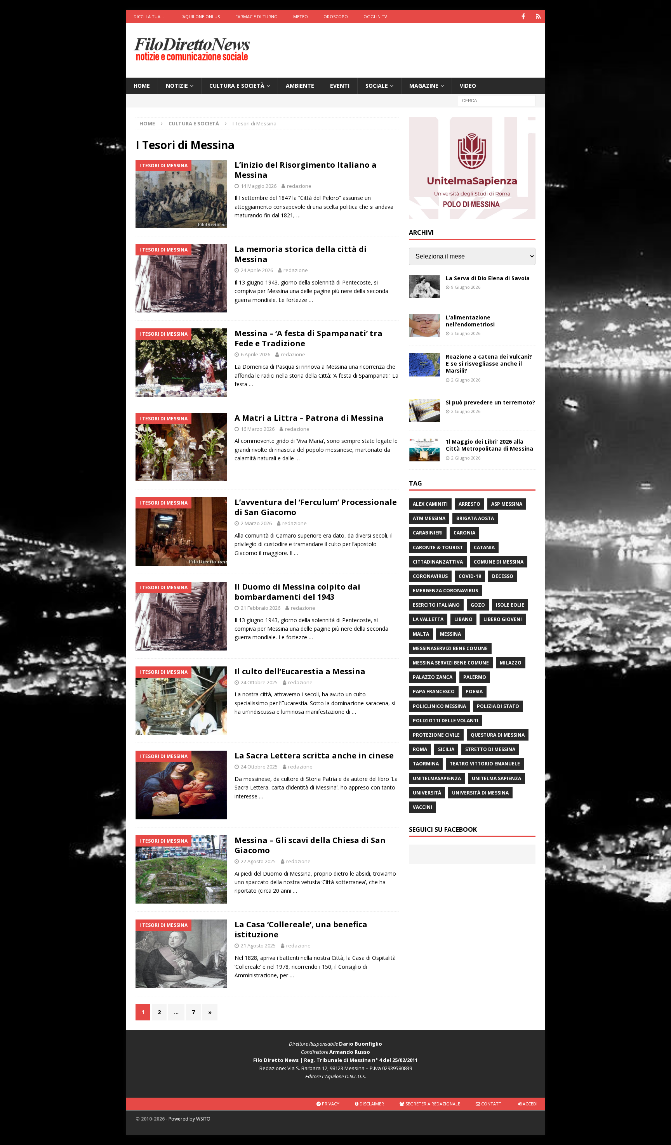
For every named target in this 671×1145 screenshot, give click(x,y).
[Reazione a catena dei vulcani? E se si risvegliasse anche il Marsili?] (424, 364)
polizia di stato (498, 706)
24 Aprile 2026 (257, 270)
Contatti (491, 1104)
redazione (299, 185)
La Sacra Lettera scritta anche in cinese (314, 755)
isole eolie (510, 605)
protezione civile (436, 735)
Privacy (330, 1104)
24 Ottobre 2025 (259, 682)
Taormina (426, 763)
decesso (502, 576)
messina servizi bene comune (451, 662)
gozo (478, 605)
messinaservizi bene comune (450, 648)
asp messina (506, 504)
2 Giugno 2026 (465, 380)
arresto (469, 504)
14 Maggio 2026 (258, 185)
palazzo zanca (432, 677)
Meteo (300, 16)
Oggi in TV (375, 16)
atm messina (429, 518)
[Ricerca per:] (496, 100)
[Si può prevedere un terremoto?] (424, 410)
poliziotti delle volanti (445, 720)
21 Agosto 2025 (258, 945)
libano (463, 619)
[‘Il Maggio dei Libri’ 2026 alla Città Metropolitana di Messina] (424, 449)
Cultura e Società (236, 85)
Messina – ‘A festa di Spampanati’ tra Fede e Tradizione (308, 338)
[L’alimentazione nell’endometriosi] (424, 325)
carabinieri (428, 532)
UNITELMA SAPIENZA (496, 778)
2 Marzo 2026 (256, 523)
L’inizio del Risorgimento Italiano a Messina (306, 170)
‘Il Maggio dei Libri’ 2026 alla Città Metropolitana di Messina (489, 445)
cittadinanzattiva (438, 562)
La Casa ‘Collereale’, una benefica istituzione (301, 929)
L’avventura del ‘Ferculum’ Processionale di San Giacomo (316, 507)
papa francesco (434, 691)
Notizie (177, 85)
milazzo (511, 662)
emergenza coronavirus (445, 590)
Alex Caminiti (430, 504)
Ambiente (300, 85)
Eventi (339, 85)
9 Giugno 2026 (465, 287)
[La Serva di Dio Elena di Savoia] (424, 286)
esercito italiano (436, 605)
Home (142, 85)
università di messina (480, 792)
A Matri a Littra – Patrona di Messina (309, 418)
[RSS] (538, 16)
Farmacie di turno (256, 16)
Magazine (423, 85)
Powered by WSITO (189, 1119)
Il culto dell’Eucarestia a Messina (300, 671)
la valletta (428, 619)
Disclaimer (371, 1104)
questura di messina (498, 735)
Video (468, 85)
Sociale (376, 85)
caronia (464, 532)
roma (420, 749)
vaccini (422, 807)
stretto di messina (490, 749)
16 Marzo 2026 (258, 428)
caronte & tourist (438, 547)
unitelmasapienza (437, 778)
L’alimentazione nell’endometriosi (470, 321)
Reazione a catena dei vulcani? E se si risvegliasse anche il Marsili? (489, 363)
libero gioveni (502, 619)
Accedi (529, 1104)
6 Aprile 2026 (255, 354)
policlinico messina (439, 706)
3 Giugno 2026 (465, 333)
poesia (474, 691)
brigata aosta (475, 518)
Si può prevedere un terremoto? (490, 402)
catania (484, 547)
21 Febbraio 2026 (260, 607)
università (427, 792)
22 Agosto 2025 (258, 861)
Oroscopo (335, 16)
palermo (474, 677)
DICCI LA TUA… (149, 16)
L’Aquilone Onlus (199, 16)
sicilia (446, 749)
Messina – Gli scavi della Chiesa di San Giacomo (310, 845)
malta (421, 634)
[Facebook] (523, 16)
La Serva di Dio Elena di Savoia (488, 278)
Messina (450, 634)
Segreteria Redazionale (432, 1104)
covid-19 (470, 576)
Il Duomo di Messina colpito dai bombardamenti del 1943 (297, 591)
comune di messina (498, 562)
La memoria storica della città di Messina (301, 254)
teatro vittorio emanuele (485, 763)
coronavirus (430, 576)
